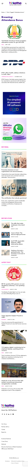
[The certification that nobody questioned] (14, 187)
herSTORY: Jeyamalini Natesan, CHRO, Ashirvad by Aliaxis (17, 242)
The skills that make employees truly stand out (18, 225)
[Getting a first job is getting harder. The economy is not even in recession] (5, 252)
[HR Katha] (15, 3)
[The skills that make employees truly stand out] (5, 225)
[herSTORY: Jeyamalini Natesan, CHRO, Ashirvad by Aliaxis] (5, 243)
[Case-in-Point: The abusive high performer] (5, 235)
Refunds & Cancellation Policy (17, 461)
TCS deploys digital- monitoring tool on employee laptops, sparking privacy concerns (13, 349)
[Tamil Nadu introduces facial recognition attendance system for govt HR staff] (14, 32)
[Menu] (2, 3)
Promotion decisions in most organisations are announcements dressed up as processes (11, 171)
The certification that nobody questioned (14, 198)
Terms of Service (14, 463)
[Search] (26, 3)
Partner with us (5, 426)
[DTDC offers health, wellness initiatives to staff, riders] (14, 64)
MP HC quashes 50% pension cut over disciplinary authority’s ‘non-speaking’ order (13, 285)
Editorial (3, 444)
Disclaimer (7, 461)
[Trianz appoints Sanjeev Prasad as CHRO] (14, 305)
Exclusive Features (6, 438)
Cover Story (4, 441)
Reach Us (3, 432)
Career (3, 429)
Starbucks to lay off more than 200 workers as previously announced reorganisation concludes (12, 382)
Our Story (4, 424)
